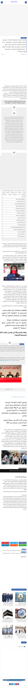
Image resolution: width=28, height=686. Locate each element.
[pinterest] (16, 684)
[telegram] (14, 684)
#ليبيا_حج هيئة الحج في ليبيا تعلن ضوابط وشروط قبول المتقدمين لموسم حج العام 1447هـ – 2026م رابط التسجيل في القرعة (7, 621)
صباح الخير (14, 2)
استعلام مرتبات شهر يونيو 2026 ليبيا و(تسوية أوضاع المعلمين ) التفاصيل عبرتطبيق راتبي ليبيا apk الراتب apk (20, 621)
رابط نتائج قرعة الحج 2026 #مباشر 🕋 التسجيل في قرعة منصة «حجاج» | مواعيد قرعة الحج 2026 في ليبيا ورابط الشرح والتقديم (8, 638)
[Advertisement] (14, 21)
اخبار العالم (24, 37)
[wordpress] (12, 684)
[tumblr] (10, 684)
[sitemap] (18, 684)
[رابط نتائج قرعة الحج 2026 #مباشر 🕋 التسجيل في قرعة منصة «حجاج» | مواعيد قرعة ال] (7, 630)
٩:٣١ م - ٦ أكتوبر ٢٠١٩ (9, 389)
